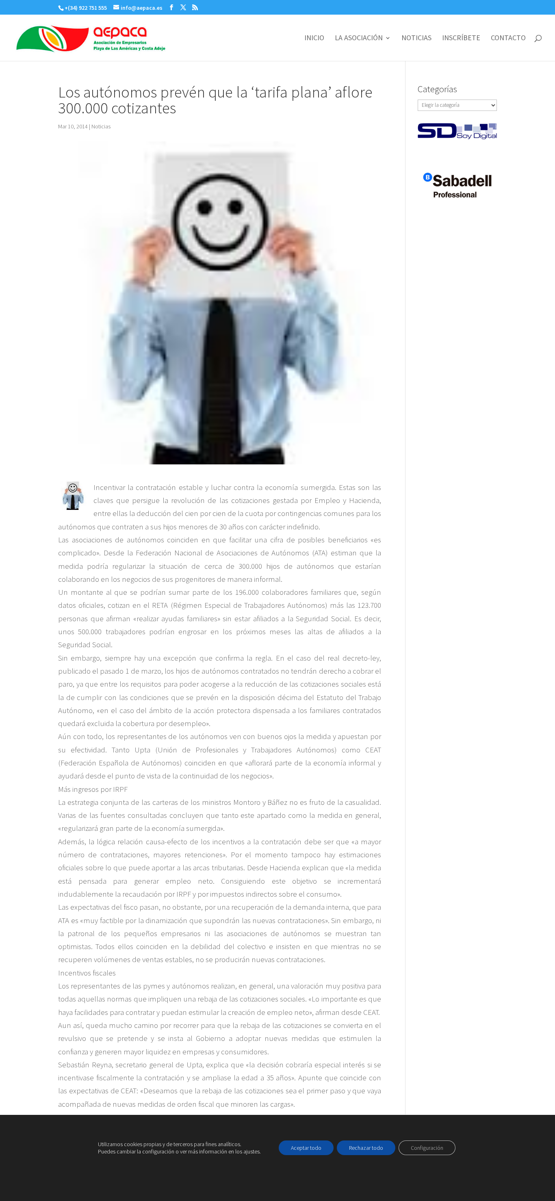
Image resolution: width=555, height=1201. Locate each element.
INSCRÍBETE (461, 38)
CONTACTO (508, 38)
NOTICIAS (416, 38)
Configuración (427, 1147)
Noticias (101, 126)
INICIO (314, 38)
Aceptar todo (306, 1147)
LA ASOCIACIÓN (359, 38)
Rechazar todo (366, 1147)
